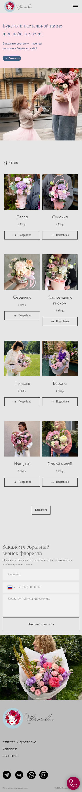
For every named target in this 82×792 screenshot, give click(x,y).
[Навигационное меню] (75, 6)
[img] (41, 667)
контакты (11, 755)
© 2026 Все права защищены (67, 788)
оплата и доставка (20, 741)
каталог (10, 748)
